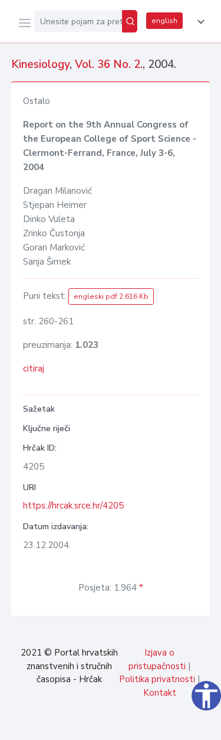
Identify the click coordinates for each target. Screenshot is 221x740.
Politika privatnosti (157, 679)
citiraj (33, 368)
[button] (198, 22)
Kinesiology (40, 64)
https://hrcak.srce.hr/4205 (73, 505)
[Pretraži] (129, 21)
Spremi (124, 724)
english (164, 20)
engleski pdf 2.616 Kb (111, 296)
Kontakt (159, 693)
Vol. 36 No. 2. (109, 64)
